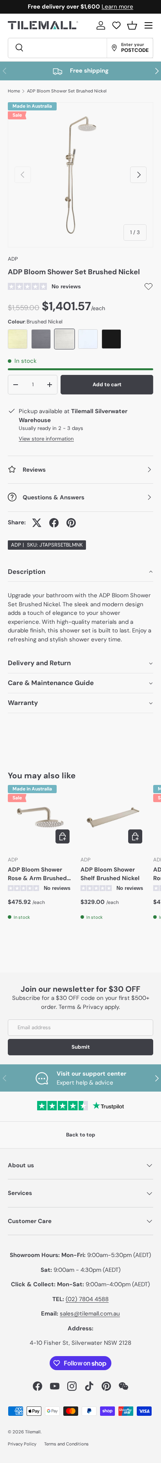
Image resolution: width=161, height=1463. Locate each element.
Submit (81, 1047)
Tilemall (33, 1432)
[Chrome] (88, 339)
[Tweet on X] (36, 522)
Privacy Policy (22, 1444)
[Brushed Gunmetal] (41, 339)
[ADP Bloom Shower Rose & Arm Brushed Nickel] (40, 817)
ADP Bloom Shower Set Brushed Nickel (67, 91)
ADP (13, 259)
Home (14, 91)
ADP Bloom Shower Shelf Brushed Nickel (110, 874)
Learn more (117, 7)
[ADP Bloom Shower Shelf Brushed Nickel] (112, 817)
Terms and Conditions (66, 1444)
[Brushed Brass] (17, 339)
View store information (46, 438)
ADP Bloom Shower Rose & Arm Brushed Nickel (37, 874)
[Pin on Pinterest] (71, 522)
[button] (132, 25)
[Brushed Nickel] (64, 339)
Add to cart (107, 384)
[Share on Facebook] (54, 522)
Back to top (80, 1134)
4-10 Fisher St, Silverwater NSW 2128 (80, 1343)
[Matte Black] (111, 339)
